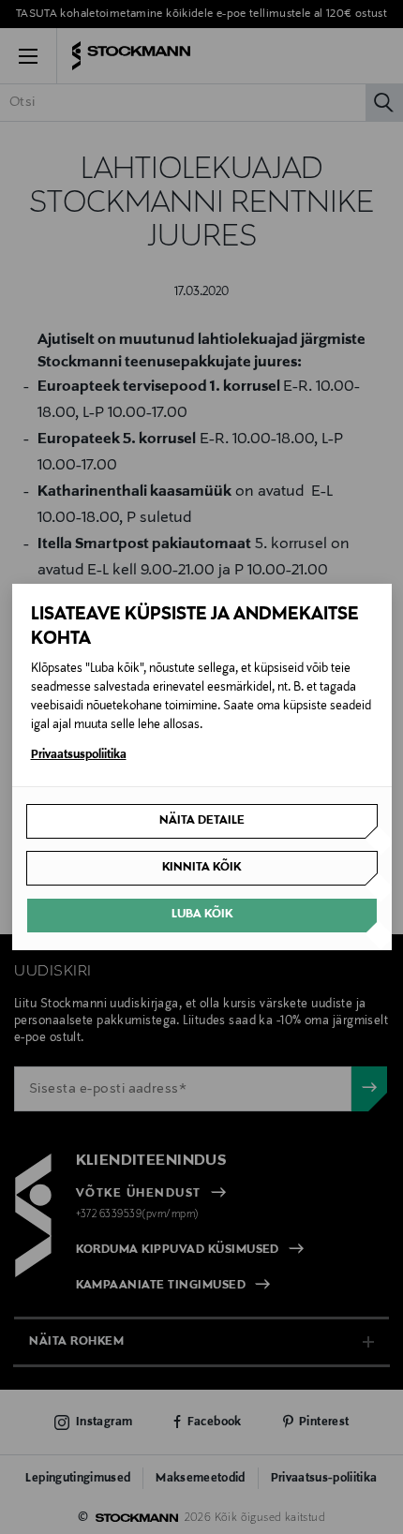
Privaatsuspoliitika (79, 755)
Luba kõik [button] (202, 914)
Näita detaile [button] (202, 820)
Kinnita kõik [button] (201, 867)
